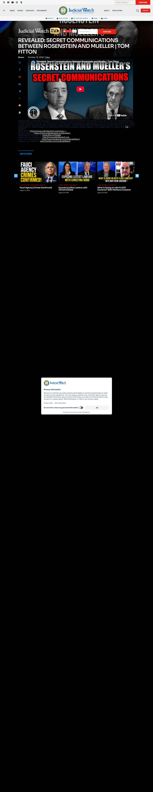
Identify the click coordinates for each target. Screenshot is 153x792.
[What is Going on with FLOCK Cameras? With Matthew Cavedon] (115, 172)
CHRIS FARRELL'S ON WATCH (68, 185)
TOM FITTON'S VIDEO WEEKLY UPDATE (32, 185)
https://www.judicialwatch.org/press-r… (48, 131)
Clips (47, 57)
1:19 (126, 127)
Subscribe (143, 2)
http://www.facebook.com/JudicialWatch (61, 139)
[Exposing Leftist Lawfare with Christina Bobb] (77, 172)
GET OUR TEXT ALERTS (80, 18)
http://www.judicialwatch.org (55, 137)
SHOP (95, 18)
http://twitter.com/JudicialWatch (55, 141)
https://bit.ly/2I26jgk (51, 135)
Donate (145, 10)
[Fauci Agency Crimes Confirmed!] (38, 172)
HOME (105, 18)
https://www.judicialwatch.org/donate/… (52, 133)
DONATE (50, 18)
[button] (4, 10)
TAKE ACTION (63, 18)
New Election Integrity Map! (76, 2)
